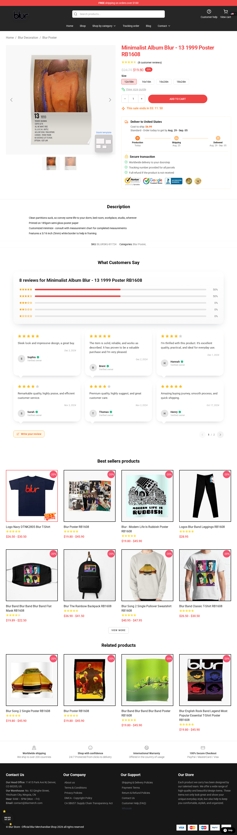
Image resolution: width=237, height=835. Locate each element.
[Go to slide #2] (70, 163)
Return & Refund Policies (136, 792)
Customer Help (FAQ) (134, 803)
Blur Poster (49, 37)
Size (123, 75)
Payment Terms (131, 787)
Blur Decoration (28, 37)
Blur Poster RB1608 (76, 711)
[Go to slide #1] (51, 163)
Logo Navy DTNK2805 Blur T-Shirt (28, 527)
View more (118, 630)
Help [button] (230, 830)
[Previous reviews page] (202, 434)
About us (69, 782)
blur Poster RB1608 (76, 527)
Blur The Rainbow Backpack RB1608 (87, 606)
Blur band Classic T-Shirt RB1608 (200, 606)
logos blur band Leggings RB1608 (202, 527)
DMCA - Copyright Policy (78, 798)
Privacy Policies (73, 792)
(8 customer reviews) (150, 62)
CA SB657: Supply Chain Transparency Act (88, 803)
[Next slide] (110, 100)
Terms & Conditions (75, 787)
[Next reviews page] (220, 434)
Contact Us (128, 798)
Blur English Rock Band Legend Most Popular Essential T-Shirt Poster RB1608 (203, 715)
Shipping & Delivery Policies (137, 782)
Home (10, 37)
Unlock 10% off (7, 819)
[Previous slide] (12, 100)
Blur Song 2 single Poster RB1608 (28, 711)
